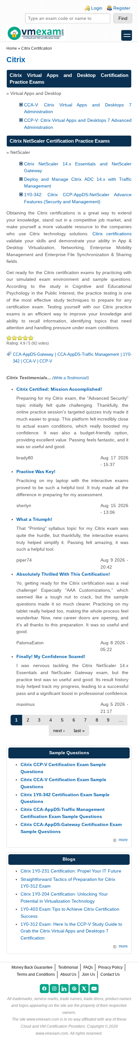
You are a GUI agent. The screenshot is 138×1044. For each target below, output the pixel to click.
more (123, 840)
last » (79, 730)
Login (96, 8)
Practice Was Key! (36, 471)
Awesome (30, 337)
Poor (9, 337)
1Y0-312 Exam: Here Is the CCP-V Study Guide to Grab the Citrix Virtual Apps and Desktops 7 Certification (71, 931)
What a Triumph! (34, 519)
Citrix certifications (112, 233)
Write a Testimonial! (71, 378)
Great (25, 337)
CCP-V (45, 361)
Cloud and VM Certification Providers (53, 1026)
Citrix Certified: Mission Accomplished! (59, 389)
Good (20, 337)
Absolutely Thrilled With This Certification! (63, 574)
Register (121, 8)
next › (59, 730)
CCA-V (29, 361)
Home (11, 48)
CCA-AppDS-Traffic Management (88, 354)
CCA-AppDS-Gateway (33, 354)
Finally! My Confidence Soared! (50, 656)
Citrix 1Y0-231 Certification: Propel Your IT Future (71, 870)
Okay (14, 337)
